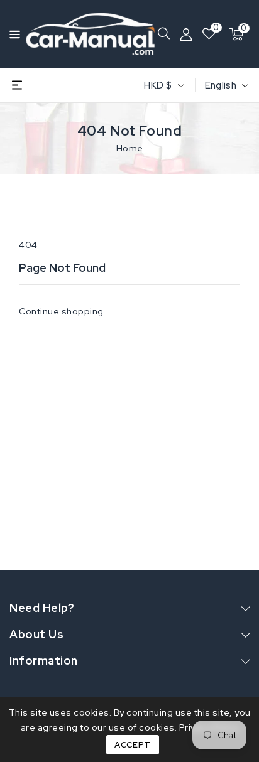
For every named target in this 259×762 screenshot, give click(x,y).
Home (129, 148)
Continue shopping (61, 311)
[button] (11, 33)
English (220, 85)
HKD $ (158, 85)
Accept (132, 744)
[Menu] (11, 34)
